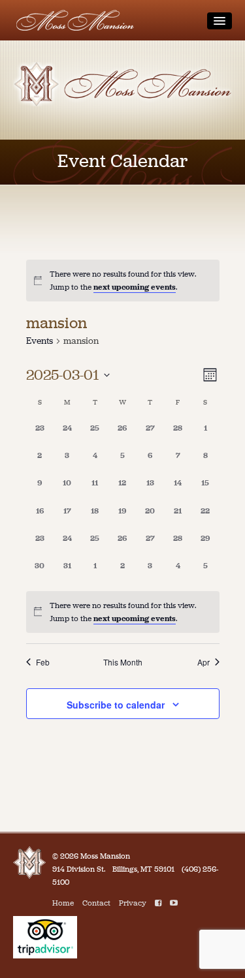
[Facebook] (158, 903)
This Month (122, 662)
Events (39, 341)
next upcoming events (134, 287)
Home (63, 903)
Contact (96, 903)
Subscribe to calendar (116, 704)
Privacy (132, 903)
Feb (43, 662)
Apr (203, 662)
